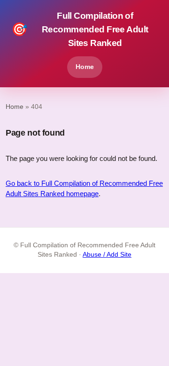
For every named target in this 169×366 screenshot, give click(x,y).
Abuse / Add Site (107, 254)
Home (85, 66)
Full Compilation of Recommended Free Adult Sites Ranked (79, 29)
